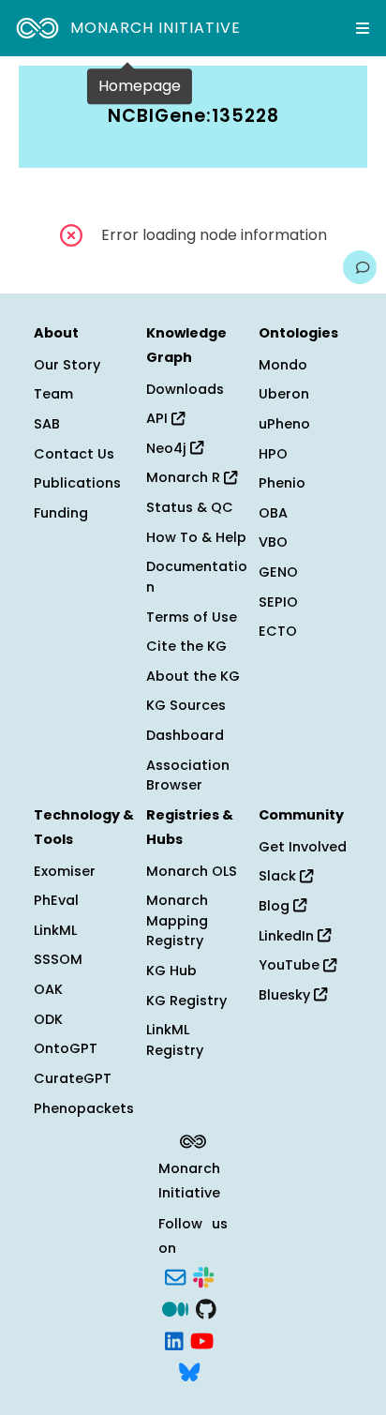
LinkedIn (288, 935)
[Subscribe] (175, 1276)
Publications (77, 483)
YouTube (291, 965)
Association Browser (188, 775)
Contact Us (74, 453)
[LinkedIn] (174, 1339)
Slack (279, 875)
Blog (276, 905)
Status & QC (189, 507)
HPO (273, 453)
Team (53, 393)
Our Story (67, 364)
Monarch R (185, 477)
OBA (273, 513)
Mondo (283, 364)
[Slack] (203, 1276)
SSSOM (58, 959)
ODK (48, 1019)
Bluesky (286, 995)
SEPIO (278, 602)
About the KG (193, 676)
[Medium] (175, 1307)
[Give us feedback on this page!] (360, 267)
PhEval (56, 900)
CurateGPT (72, 1078)
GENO (278, 572)
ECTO (278, 631)
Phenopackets (84, 1108)
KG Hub (171, 970)
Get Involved (303, 846)
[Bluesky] (189, 1371)
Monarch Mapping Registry (177, 920)
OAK (48, 989)
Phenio (282, 483)
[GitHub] (206, 1307)
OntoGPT (65, 1048)
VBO (273, 542)
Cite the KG (186, 646)
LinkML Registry (174, 1040)
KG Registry (186, 1000)
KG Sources (186, 705)
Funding (61, 513)
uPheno (284, 423)
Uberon (284, 393)
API (158, 418)
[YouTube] (202, 1339)
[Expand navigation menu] (362, 28)
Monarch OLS (191, 871)
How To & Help (196, 537)
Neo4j (168, 448)
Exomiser (65, 871)
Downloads (185, 389)
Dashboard (185, 735)
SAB (47, 423)
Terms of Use (191, 617)
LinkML (55, 930)
